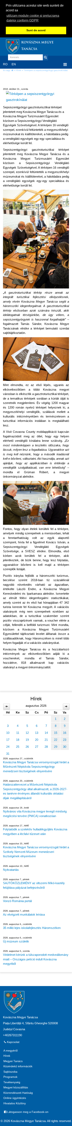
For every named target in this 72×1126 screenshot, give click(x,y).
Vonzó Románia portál (17, 901)
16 (64, 732)
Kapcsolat (12, 1042)
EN (14, 64)
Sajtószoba (10, 1071)
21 (46, 739)
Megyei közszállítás (15, 1087)
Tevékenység (11, 1082)
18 (17, 739)
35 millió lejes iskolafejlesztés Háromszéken (32, 928)
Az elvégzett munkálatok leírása (24, 914)
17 (7, 739)
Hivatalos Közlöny (14, 1103)
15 (55, 732)
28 (46, 746)
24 (7, 746)
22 (55, 739)
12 (27, 732)
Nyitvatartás (11, 869)
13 (36, 732)
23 (64, 739)
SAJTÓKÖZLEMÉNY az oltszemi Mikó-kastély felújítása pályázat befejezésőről (34, 885)
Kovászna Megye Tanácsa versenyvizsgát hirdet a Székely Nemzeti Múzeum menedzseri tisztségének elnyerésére (36, 851)
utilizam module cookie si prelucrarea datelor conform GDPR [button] (32, 18)
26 (27, 746)
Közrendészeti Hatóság (18, 1092)
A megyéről (10, 1050)
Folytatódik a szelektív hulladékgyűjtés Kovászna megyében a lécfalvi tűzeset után (35, 832)
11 (17, 732)
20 (36, 739)
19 (27, 739)
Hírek (18, 70)
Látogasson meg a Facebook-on (27, 1111)
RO (5, 64)
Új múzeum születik (16, 941)
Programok (10, 1076)
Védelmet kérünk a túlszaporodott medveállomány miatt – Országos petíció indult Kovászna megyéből (35, 959)
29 (55, 746)
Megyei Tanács (13, 1061)
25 (17, 746)
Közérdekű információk (17, 1066)
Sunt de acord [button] (36, 30)
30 (64, 746)
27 (36, 746)
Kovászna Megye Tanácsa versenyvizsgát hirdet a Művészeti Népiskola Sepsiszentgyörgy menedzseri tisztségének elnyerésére (36, 766)
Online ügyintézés (14, 1098)
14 (46, 732)
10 (7, 732)
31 (7, 753)
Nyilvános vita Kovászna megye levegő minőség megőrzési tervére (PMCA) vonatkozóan (35, 814)
